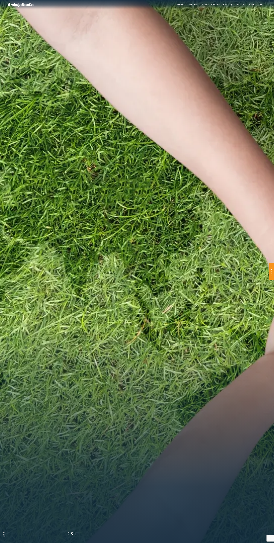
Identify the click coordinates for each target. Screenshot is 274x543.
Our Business (193, 5)
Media (204, 5)
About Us (180, 5)
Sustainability (227, 5)
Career (244, 5)
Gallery (252, 5)
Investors (214, 5)
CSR (238, 5)
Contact (261, 5)
